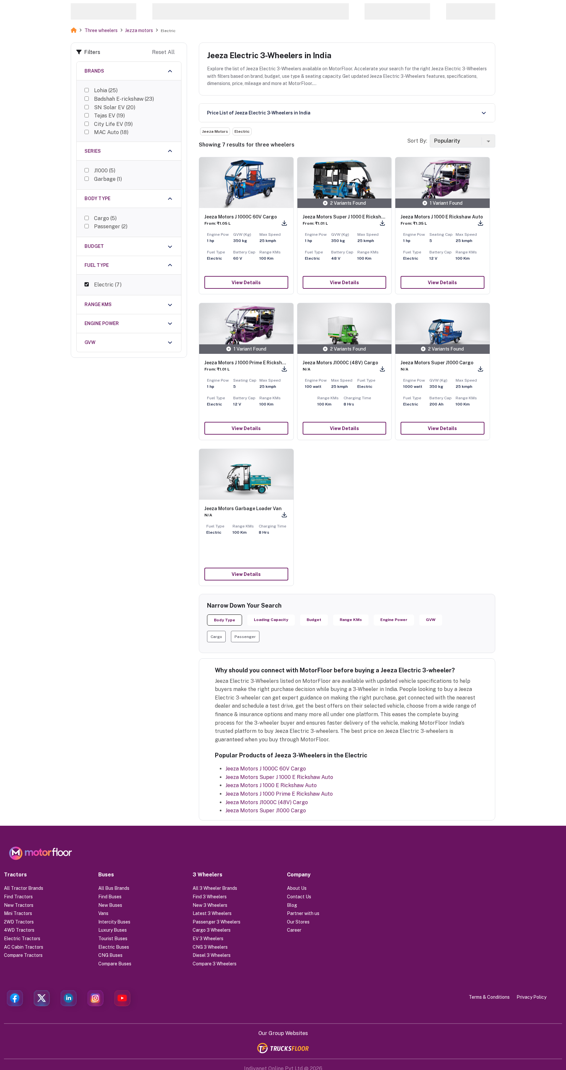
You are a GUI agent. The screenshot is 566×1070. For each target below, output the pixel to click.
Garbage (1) (108, 179)
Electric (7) (108, 285)
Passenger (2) (110, 226)
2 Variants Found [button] (348, 203)
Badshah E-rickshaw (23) (124, 99)
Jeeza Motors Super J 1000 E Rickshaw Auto (279, 777)
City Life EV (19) (113, 124)
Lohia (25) (106, 90)
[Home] (74, 30)
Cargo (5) (105, 218)
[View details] (246, 182)
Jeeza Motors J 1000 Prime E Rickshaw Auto (279, 794)
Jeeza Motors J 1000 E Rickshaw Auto (271, 785)
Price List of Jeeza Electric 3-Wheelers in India (259, 112)
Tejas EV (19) (109, 115)
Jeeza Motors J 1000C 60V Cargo (265, 769)
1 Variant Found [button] (446, 203)
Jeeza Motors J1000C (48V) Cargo (266, 802)
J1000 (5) (104, 170)
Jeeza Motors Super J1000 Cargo (265, 810)
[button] (216, 636)
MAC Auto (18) (111, 132)
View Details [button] (246, 282)
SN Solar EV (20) (114, 107)
